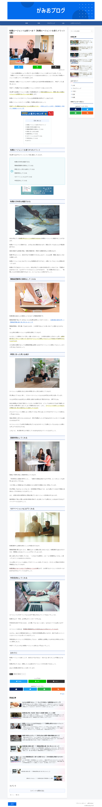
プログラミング (76, 88)
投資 (73, 94)
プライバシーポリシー (81, 803)
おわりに (29, 140)
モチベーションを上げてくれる (34, 136)
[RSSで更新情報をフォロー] (58, 689)
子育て (74, 91)
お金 (73, 85)
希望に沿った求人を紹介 (33, 131)
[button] (92, 31)
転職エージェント (22, 674)
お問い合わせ (90, 803)
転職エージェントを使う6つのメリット (36, 124)
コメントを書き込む (37, 791)
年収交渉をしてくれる (32, 138)
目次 (35, 120)
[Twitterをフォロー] (30, 689)
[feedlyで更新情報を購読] (44, 689)
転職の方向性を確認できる (33, 127)
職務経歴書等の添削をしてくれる (35, 129)
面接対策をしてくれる (32, 133)
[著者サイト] (16, 689)
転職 (12, 674)
